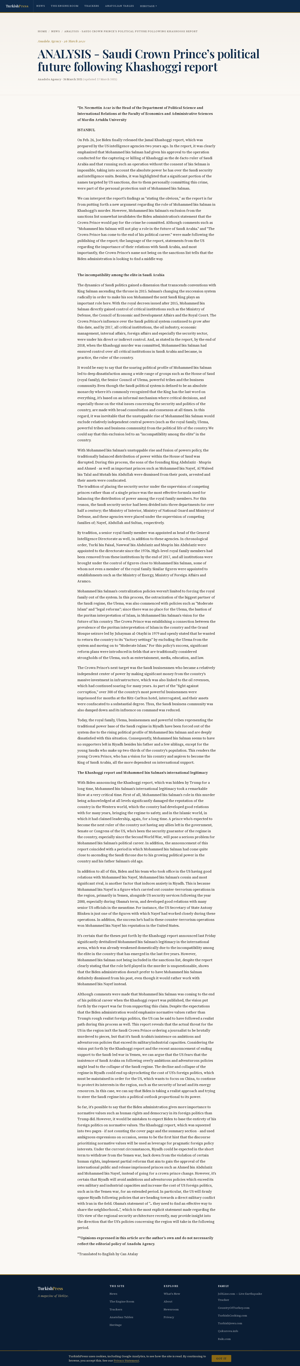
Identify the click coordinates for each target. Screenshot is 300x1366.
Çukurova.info (228, 1331)
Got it (221, 1358)
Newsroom (171, 1309)
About (168, 1301)
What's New (172, 1294)
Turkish (17, 6)
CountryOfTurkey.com (234, 1308)
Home (42, 31)
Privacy (169, 1317)
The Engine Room (64, 6)
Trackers (91, 6)
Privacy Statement (126, 1360)
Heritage (148, 6)
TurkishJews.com (230, 1323)
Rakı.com (224, 1339)
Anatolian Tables (119, 6)
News (40, 6)
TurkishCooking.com (232, 1315)
